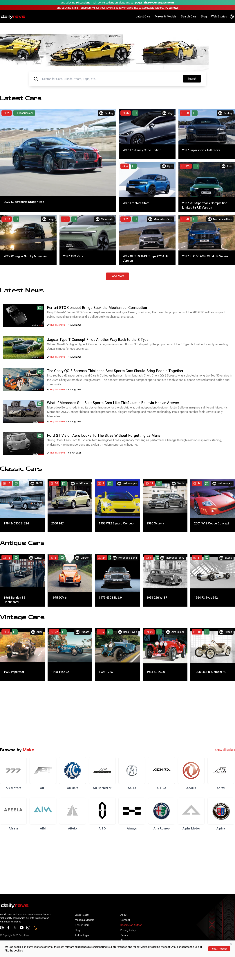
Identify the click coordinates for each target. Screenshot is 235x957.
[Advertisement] (110, 714)
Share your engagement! (159, 2)
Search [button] (194, 78)
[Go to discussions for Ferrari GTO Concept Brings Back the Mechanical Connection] (40, 308)
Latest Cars (143, 16)
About (123, 914)
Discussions (26, 113)
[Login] (231, 16)
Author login (82, 935)
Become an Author (131, 925)
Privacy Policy (128, 930)
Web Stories (219, 16)
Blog (204, 16)
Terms (124, 935)
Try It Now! (171, 7)
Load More (117, 276)
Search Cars (188, 16)
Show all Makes (225, 750)
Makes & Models (165, 16)
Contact (125, 919)
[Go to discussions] (135, 113)
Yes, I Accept (219, 948)
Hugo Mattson (57, 325)
